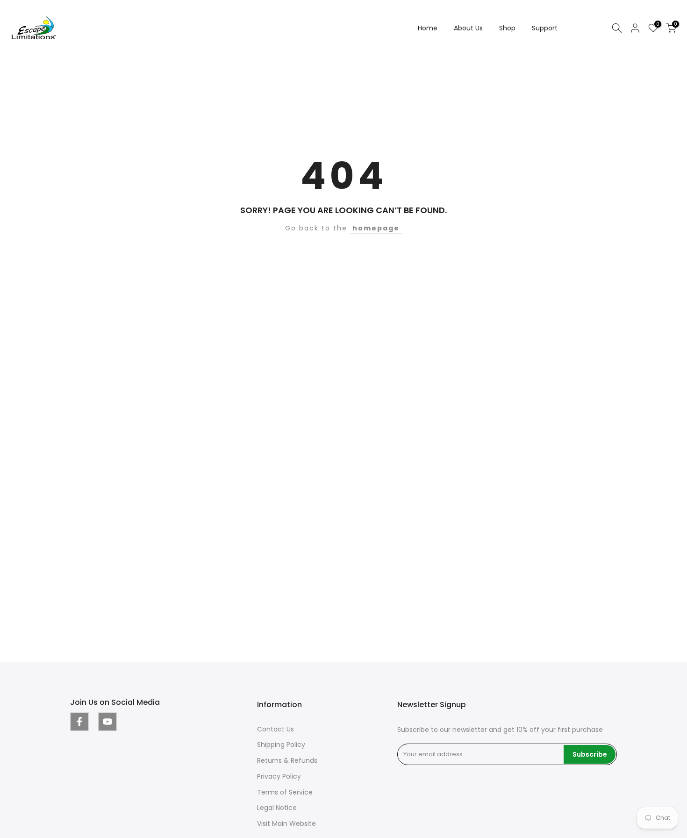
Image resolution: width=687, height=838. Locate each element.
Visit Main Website (286, 823)
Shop (507, 28)
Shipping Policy (281, 744)
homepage (376, 228)
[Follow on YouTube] (107, 721)
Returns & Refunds (287, 760)
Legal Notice (277, 807)
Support (545, 28)
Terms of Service (285, 792)
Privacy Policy (279, 776)
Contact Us (275, 729)
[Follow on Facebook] (79, 721)
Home (427, 28)
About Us (468, 28)
